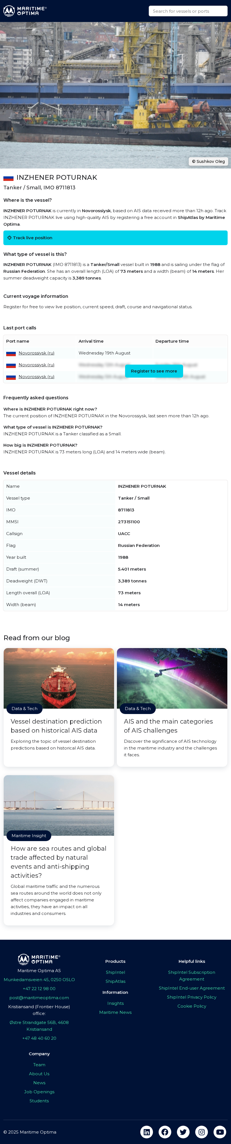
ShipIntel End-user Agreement (192, 988)
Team (39, 1064)
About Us (39, 1073)
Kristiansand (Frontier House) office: (39, 1010)
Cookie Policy (191, 1006)
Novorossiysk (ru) (37, 353)
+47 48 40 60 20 (39, 1038)
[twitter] (183, 1132)
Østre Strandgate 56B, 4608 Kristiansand (39, 1026)
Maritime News (115, 1012)
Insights (115, 1003)
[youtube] (220, 1132)
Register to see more (154, 371)
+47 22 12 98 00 (39, 988)
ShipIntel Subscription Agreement (191, 976)
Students (39, 1100)
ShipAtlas (115, 981)
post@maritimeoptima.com (39, 997)
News (39, 1082)
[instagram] (201, 1132)
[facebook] (165, 1132)
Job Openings (39, 1091)
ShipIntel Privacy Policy (191, 997)
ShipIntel (115, 972)
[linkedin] (146, 1132)
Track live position (32, 237)
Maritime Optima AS (39, 970)
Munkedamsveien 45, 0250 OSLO (39, 979)
